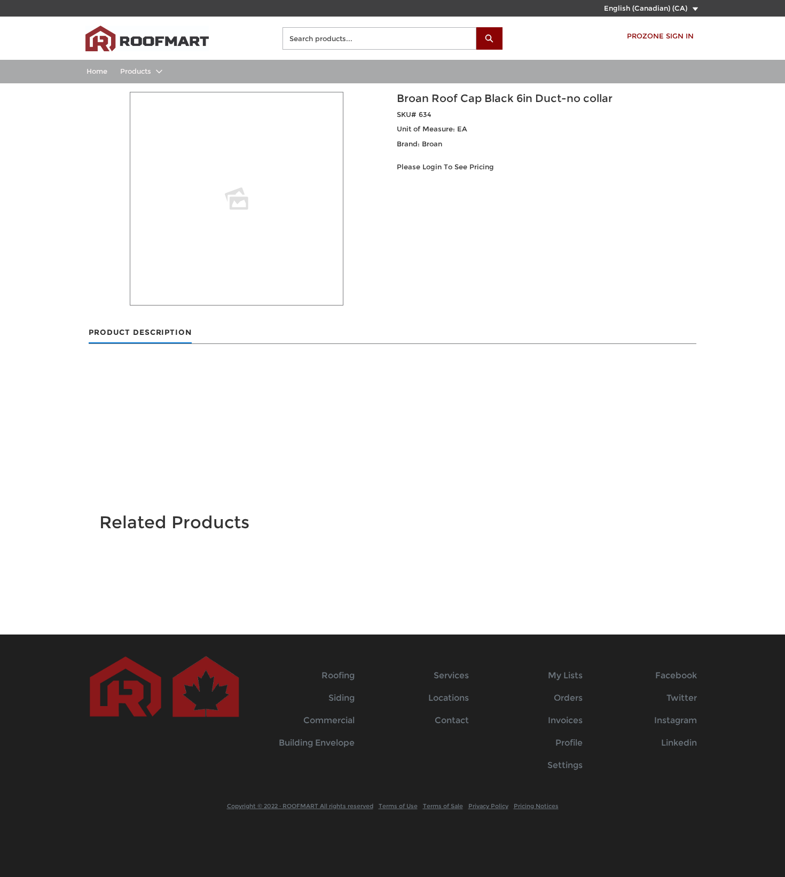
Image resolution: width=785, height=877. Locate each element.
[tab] (140, 333)
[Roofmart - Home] (147, 37)
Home (97, 71)
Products (135, 71)
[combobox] (375, 38)
